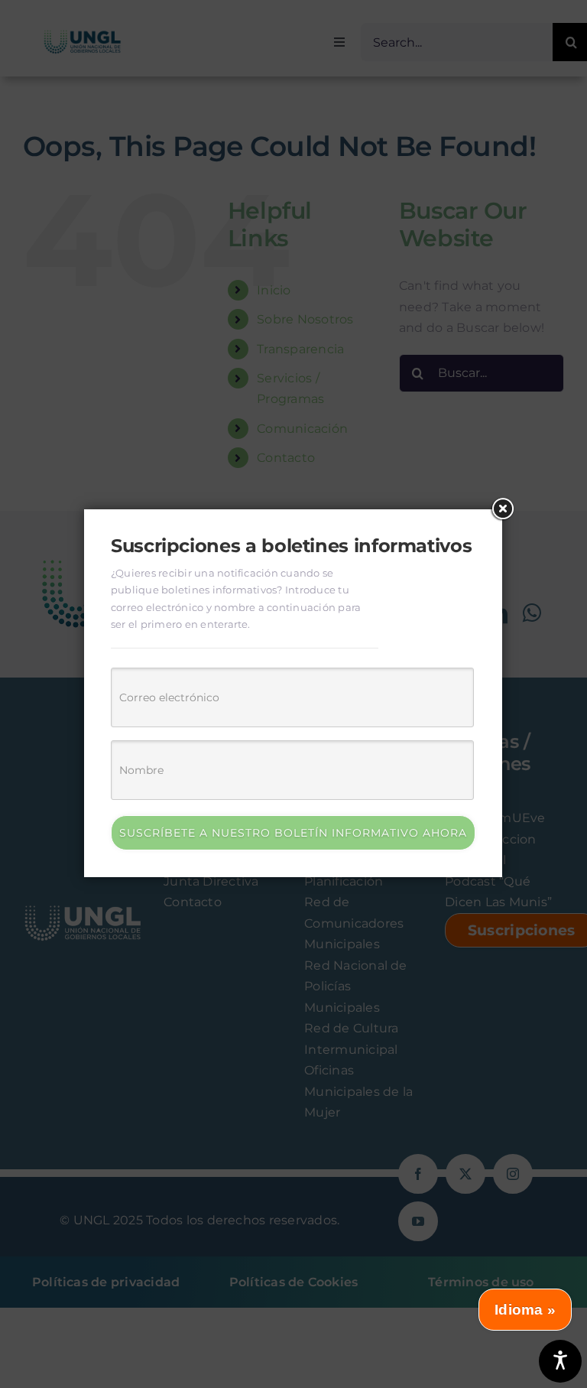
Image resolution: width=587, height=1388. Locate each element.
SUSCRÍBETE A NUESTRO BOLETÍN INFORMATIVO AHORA (293, 833)
